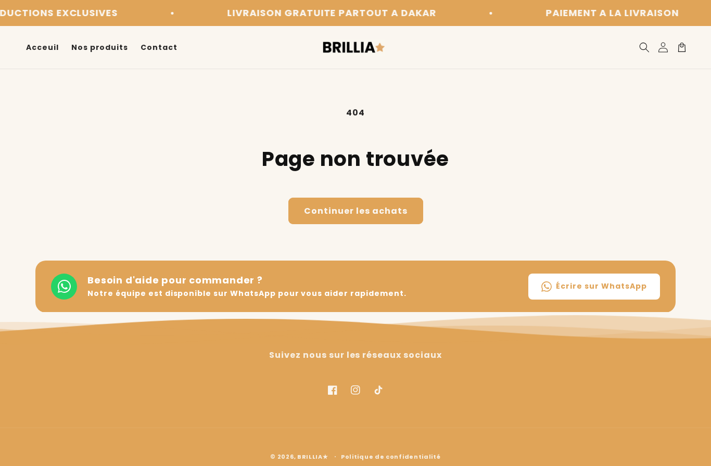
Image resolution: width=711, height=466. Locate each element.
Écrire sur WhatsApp (601, 286)
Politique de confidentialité (391, 456)
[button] (644, 47)
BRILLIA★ (312, 456)
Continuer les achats (356, 211)
